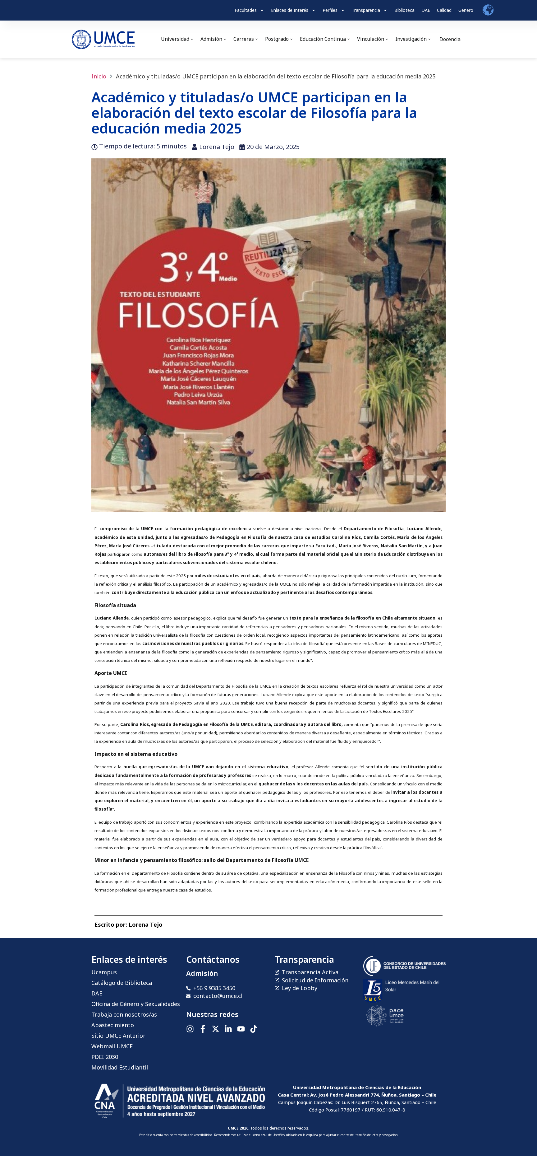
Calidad (444, 10)
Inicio (98, 76)
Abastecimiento (112, 1025)
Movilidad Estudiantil (119, 1067)
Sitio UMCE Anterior (118, 1035)
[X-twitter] (215, 1029)
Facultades (246, 10)
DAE (425, 10)
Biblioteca (404, 10)
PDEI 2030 (104, 1056)
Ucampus (104, 972)
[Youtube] (241, 1029)
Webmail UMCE (112, 1046)
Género (465, 10)
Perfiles (330, 10)
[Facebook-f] (203, 1029)
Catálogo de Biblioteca (121, 982)
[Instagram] (190, 1029)
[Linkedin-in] (228, 1029)
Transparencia (366, 10)
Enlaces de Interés (289, 10)
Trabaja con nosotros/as (124, 1014)
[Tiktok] (254, 1029)
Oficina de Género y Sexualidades (135, 1004)
